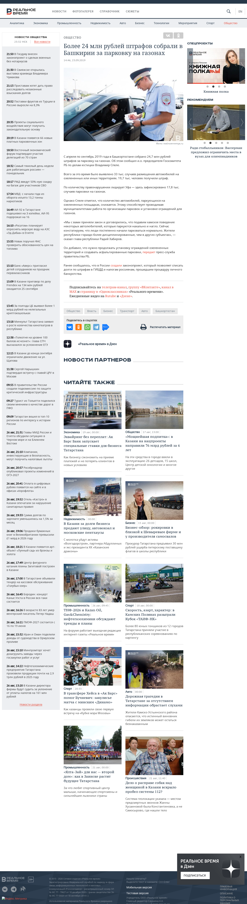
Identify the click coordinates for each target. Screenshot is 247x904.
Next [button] (242, 66)
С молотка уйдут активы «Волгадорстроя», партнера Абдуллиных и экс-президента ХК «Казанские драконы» (93, 537)
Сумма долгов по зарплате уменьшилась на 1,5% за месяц (30, 518)
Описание (226, 893)
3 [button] (219, 87)
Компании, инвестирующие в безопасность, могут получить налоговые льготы (29, 455)
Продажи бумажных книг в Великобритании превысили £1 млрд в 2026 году (30, 534)
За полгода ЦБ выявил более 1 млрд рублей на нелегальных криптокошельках (31, 309)
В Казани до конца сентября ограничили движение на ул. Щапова (29, 356)
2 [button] (213, 87)
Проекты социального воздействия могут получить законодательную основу (26, 125)
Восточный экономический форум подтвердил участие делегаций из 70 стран (29, 153)
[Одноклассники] (178, 35)
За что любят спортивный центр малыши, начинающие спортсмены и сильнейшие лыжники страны (90, 783)
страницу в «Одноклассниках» (104, 291)
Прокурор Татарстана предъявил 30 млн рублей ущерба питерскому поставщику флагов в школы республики (154, 539)
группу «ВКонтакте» (144, 287)
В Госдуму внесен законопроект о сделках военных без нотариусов (29, 57)
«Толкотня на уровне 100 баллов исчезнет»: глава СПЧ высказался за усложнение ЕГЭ (27, 341)
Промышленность (69, 23)
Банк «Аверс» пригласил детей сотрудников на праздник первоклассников (28, 269)
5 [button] (228, 143)
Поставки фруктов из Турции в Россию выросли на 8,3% (31, 103)
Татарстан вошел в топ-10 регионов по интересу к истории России (28, 420)
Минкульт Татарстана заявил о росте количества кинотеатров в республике (30, 325)
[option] (216, 92)
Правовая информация (228, 888)
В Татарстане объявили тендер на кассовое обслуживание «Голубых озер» (31, 582)
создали (116, 265)
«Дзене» (126, 296)
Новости (59, 11)
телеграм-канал (114, 287)
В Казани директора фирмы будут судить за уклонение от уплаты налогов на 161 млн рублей (29, 691)
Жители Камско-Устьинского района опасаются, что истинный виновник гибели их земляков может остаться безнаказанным (154, 710)
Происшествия (136, 778)
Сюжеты (132, 11)
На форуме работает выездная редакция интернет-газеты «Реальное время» (92, 622)
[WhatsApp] (87, 327)
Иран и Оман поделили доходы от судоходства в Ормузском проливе (31, 638)
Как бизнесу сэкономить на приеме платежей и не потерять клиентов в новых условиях (93, 451)
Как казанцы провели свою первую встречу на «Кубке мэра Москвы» (90, 703)
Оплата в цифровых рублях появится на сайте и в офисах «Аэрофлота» (28, 487)
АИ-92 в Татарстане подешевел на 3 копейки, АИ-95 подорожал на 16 (28, 213)
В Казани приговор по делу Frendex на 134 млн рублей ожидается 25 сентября (29, 285)
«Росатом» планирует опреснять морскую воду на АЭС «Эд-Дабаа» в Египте (28, 229)
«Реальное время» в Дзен (97, 344)
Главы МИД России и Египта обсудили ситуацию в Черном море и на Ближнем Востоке (29, 437)
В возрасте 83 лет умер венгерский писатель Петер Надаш (30, 612)
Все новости (42, 41)
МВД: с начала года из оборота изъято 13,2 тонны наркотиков (25, 197)
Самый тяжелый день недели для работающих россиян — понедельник (30, 169)
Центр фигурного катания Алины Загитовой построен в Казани (31, 566)
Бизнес (140, 23)
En (240, 11)
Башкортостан (165, 311)
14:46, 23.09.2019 (74, 60)
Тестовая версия (137, 893)
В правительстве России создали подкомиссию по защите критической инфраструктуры (29, 388)
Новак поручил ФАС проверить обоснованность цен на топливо (30, 244)
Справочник (110, 11)
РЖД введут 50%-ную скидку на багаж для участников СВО (29, 183)
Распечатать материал (165, 327)
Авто (123, 23)
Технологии (161, 23)
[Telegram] (96, 327)
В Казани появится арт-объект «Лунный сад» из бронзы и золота (31, 550)
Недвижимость (100, 23)
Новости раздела (31, 704)
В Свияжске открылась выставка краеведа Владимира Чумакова (27, 73)
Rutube (110, 296)
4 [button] (225, 87)
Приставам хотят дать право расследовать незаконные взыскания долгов (29, 89)
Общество (230, 23)
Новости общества (31, 37)
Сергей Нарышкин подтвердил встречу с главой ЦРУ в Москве (30, 372)
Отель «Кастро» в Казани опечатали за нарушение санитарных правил (29, 502)
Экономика (40, 23)
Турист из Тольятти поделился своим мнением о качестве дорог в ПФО (31, 404)
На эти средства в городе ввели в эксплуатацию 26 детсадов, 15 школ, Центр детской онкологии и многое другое (152, 452)
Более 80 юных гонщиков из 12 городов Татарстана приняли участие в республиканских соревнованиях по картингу (154, 623)
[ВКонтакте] (168, 35)
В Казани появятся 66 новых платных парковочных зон (29, 139)
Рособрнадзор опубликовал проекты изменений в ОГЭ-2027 (30, 471)
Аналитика (17, 23)
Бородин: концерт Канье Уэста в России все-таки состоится (27, 597)
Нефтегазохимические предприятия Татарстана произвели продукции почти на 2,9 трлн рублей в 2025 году (30, 671)
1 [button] (207, 87)
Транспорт (127, 311)
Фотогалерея (83, 11)
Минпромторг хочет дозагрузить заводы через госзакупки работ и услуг (29, 653)
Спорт (210, 23)
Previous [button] (190, 66)
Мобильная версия (139, 887)
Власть (91, 311)
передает (149, 252)
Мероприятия (187, 23)
